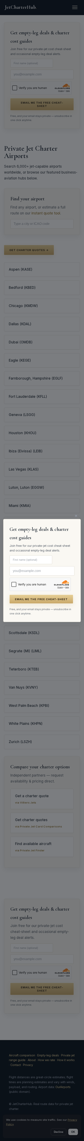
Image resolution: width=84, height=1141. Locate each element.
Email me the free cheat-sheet (41, 599)
